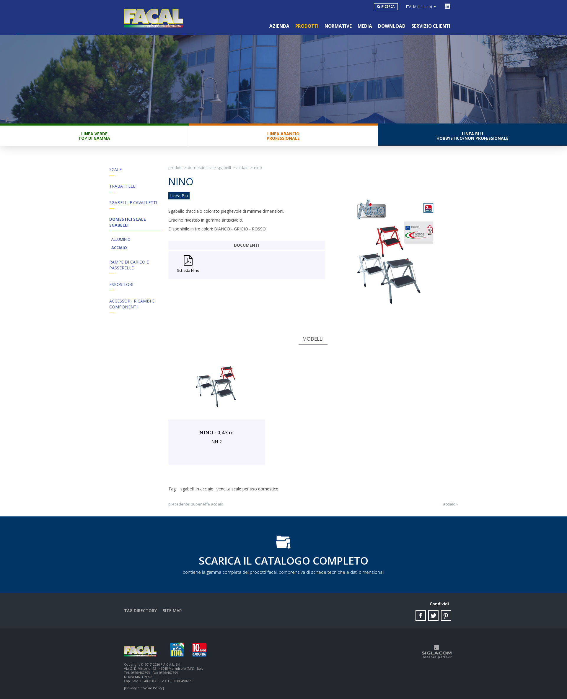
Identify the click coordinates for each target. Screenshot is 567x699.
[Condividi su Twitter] (433, 615)
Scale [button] (115, 169)
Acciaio (119, 247)
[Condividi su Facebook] (421, 615)
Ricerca (388, 6)
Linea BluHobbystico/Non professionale (472, 136)
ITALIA (419, 6)
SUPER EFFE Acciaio (207, 504)
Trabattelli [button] (122, 186)
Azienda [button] (279, 26)
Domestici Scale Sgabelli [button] (127, 222)
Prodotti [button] (307, 26)
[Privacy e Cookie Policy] (144, 688)
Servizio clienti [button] (430, 26)
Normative (338, 26)
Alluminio (121, 239)
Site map (172, 610)
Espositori (121, 284)
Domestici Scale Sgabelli (209, 167)
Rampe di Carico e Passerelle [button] (129, 265)
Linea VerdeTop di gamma (94, 136)
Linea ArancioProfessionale (283, 136)
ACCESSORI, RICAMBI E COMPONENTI (131, 304)
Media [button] (365, 26)
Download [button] (391, 26)
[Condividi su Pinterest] (446, 615)
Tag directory (140, 610)
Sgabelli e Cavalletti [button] (133, 202)
